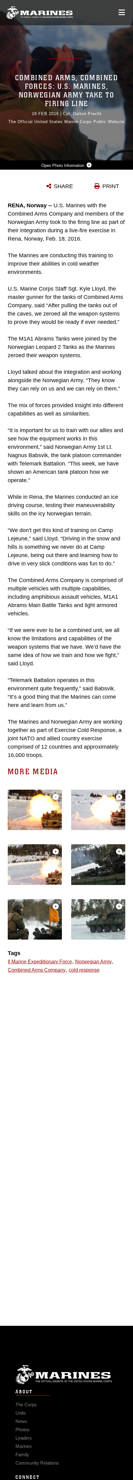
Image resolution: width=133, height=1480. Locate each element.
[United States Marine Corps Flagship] (39, 12)
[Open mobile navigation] (122, 12)
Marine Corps (66, 1375)
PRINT (110, 186)
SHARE (63, 186)
